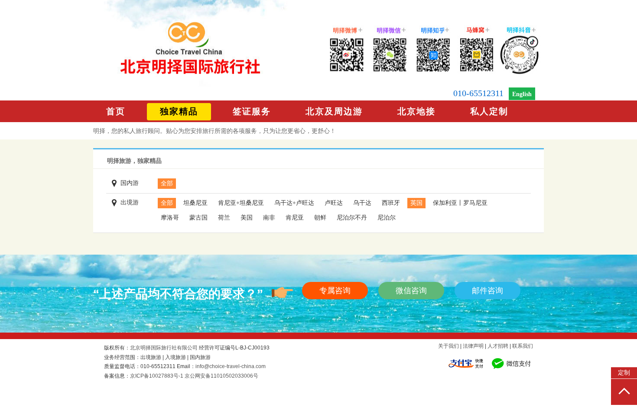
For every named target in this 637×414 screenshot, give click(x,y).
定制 (624, 372)
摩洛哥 (170, 217)
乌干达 (362, 203)
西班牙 (391, 203)
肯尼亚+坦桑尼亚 (241, 203)
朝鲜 (320, 217)
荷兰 (224, 217)
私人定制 (489, 111)
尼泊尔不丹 (352, 217)
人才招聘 (498, 346)
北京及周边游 (334, 111)
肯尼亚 (295, 217)
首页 (115, 111)
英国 (416, 203)
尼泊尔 (386, 217)
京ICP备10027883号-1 (156, 376)
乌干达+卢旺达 (294, 203)
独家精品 (179, 111)
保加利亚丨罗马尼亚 (460, 203)
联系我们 (522, 346)
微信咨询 (411, 290)
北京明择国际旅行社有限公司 (164, 348)
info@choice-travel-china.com (230, 366)
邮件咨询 (487, 290)
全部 (167, 183)
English (522, 94)
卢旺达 (334, 203)
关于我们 (448, 346)
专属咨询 (335, 290)
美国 (246, 217)
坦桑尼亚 (195, 203)
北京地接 (416, 111)
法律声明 (473, 346)
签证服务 (252, 111)
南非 (269, 217)
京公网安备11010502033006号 (221, 376)
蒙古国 (198, 217)
